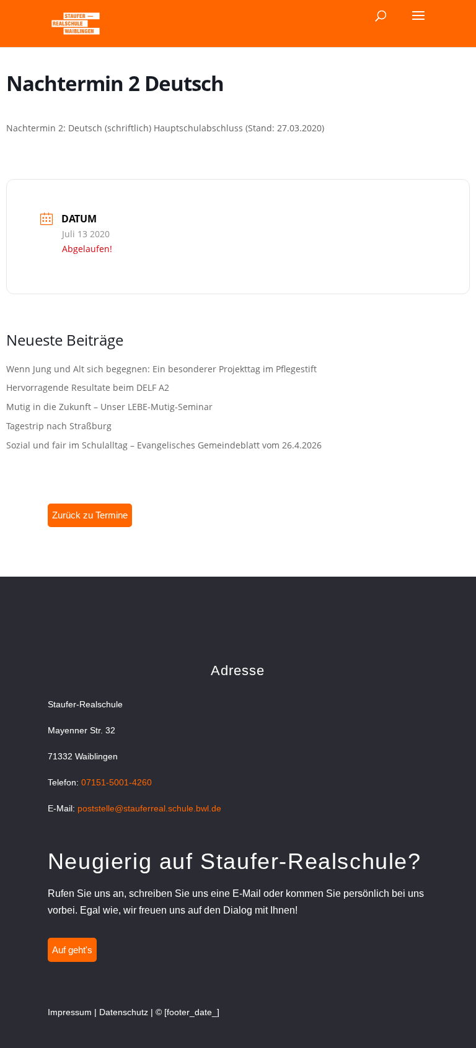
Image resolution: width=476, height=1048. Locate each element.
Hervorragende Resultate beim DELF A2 (87, 387)
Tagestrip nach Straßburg (59, 426)
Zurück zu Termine (90, 515)
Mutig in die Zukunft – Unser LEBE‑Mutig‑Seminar (109, 407)
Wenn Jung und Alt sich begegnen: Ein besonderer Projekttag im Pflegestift (161, 369)
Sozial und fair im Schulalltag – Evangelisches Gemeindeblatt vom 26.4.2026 (164, 445)
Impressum (70, 1012)
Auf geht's (72, 950)
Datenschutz (123, 1012)
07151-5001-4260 (116, 782)
